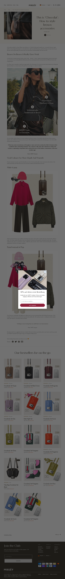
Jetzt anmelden (32, 305)
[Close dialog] (45, 272)
